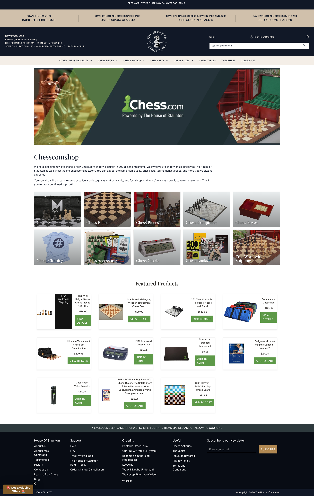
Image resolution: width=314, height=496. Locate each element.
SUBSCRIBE (268, 449)
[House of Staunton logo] (157, 41)
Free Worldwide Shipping (21, 39)
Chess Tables (207, 60)
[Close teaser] (34, 483)
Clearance (248, 60)
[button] (18, 489)
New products (14, 36)
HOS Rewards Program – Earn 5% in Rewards (33, 43)
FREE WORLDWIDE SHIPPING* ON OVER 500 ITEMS (156, 3)
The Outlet (228, 60)
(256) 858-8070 (43, 492)
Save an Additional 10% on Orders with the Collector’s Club (45, 46)
